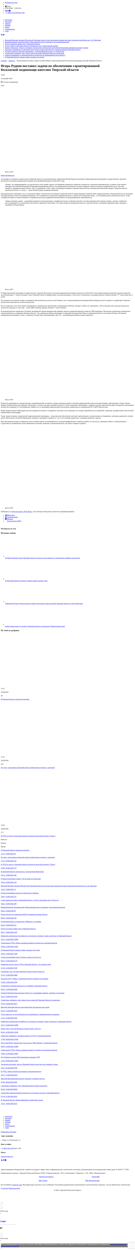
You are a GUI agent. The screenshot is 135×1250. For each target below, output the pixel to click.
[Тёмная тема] (4, 35)
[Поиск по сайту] (2, 35)
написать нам (17, 1185)
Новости (4, 175)
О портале (4, 1188)
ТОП (7, 31)
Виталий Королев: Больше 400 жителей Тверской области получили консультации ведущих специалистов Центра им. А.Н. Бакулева (53, 40)
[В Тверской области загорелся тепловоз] (67, 660)
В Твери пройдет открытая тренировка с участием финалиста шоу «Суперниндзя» (34, 51)
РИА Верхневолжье (92, 1180)
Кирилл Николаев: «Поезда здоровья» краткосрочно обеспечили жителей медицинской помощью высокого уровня (46, 48)
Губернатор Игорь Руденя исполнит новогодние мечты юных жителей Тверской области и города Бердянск (44, 603)
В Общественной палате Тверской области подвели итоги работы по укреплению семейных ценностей (42, 558)
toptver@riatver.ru (7, 1156)
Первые (8, 25)
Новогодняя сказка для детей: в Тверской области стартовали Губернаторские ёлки (35, 626)
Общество (10, 175)
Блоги (7, 27)
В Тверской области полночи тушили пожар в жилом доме (26, 581)
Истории (8, 22)
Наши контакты (14, 1188)
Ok (18, 1246)
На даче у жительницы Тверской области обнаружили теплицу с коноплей (28, 767)
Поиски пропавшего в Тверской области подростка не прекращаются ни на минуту (35, 55)
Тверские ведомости (46, 1177)
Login (3, 1221)
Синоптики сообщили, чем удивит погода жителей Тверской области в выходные (34, 53)
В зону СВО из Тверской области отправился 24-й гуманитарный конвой (31, 46)
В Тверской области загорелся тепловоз (15, 699)
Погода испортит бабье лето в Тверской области (22, 44)
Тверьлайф (95, 1177)
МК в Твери (43, 1180)
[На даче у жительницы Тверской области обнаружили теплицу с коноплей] (67, 728)
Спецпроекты (10, 29)
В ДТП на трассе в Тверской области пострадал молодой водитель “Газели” (28, 836)
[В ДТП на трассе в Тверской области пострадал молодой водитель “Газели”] (67, 796)
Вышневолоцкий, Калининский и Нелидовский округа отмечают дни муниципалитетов (37, 42)
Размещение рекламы (8, 1132)
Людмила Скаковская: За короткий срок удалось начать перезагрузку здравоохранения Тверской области (42, 49)
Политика (8, 20)
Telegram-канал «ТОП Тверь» (22, 511)
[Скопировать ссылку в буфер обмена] (2, 82)
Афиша (7, 23)
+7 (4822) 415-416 (15, 13)
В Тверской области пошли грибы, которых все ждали (24, 57)
